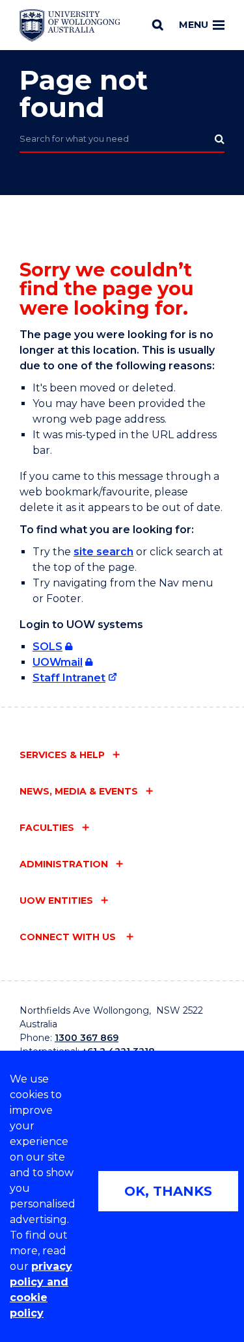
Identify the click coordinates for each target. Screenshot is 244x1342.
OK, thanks (168, 1191)
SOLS (47, 646)
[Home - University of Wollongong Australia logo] (70, 25)
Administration (64, 864)
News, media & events (79, 791)
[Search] (158, 24)
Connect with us (69, 937)
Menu (193, 25)
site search (103, 552)
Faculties (47, 828)
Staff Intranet (69, 678)
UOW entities (56, 900)
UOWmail (58, 662)
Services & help (62, 755)
